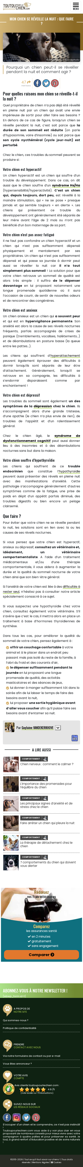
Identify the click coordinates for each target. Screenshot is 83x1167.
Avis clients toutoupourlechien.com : (37, 1085)
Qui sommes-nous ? (15, 1020)
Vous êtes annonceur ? (17, 1063)
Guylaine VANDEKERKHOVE (37, 727)
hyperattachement (65, 355)
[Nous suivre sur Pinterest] (36, 1117)
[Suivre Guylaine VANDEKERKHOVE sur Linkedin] (75, 738)
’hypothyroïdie (69, 471)
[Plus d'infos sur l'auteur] (58, 727)
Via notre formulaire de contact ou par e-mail (31, 1056)
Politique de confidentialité (19, 1028)
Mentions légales (40, 1162)
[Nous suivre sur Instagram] (17, 1117)
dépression (43, 406)
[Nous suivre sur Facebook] (7, 1117)
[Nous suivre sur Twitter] (26, 1117)
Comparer (39, 954)
